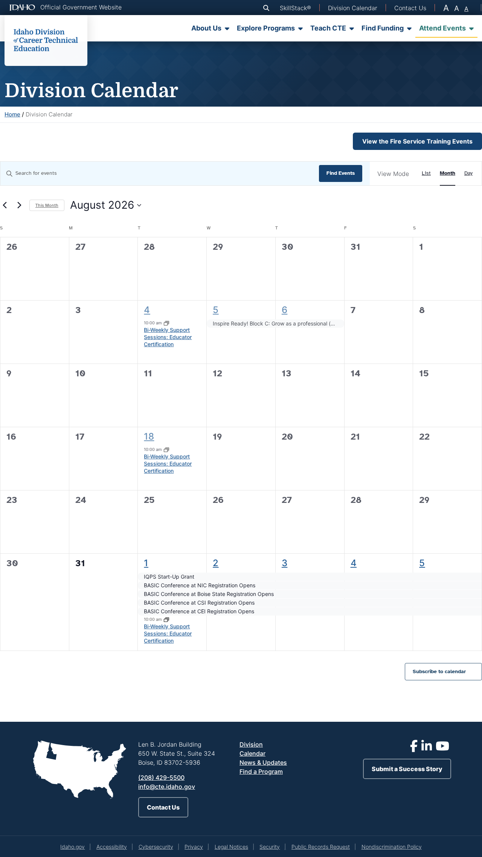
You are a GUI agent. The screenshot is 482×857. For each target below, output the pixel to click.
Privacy (194, 846)
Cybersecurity (156, 846)
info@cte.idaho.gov (166, 786)
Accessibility (111, 846)
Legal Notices (231, 846)
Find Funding (383, 28)
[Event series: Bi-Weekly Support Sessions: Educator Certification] (166, 322)
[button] (267, 8)
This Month (46, 205)
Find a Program (261, 771)
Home (12, 114)
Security (269, 846)
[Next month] (19, 205)
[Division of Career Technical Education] (46, 40)
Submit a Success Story (407, 769)
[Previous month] (4, 205)
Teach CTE (328, 28)
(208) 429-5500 (161, 777)
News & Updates (263, 762)
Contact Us (163, 807)
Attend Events (442, 28)
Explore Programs (266, 28)
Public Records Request (320, 846)
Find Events (340, 173)
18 (149, 436)
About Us (206, 28)
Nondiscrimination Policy (392, 846)
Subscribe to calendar (439, 671)
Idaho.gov (72, 846)
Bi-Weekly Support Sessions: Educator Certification (168, 337)
